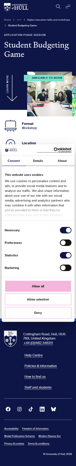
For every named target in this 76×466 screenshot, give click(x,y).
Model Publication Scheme (19, 436)
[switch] (65, 242)
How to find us (35, 377)
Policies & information (41, 366)
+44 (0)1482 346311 (38, 343)
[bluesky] (53, 409)
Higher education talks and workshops (48, 19)
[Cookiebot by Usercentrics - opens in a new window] (54, 150)
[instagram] (19, 409)
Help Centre (34, 355)
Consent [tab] (14, 160)
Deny (38, 312)
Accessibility (11, 428)
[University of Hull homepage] (16, 7)
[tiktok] (31, 409)
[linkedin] (42, 409)
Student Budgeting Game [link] (22, 25)
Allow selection (38, 299)
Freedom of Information (35, 428)
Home (7, 19)
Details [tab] (38, 160)
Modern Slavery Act (50, 436)
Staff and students (38, 387)
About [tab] (62, 160)
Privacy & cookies (14, 443)
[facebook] (8, 409)
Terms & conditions (38, 443)
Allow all (38, 286)
